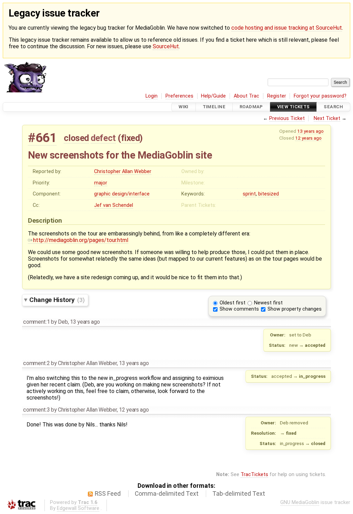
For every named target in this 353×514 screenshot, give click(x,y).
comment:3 (36, 409)
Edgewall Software (78, 508)
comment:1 (36, 322)
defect (103, 138)
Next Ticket (327, 118)
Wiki (184, 107)
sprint (249, 194)
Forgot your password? (320, 96)
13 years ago (310, 131)
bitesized (268, 194)
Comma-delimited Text (167, 493)
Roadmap (251, 107)
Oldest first (232, 303)
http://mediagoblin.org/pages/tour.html (80, 240)
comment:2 (36, 363)
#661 (42, 137)
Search (333, 107)
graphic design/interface (122, 194)
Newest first (268, 303)
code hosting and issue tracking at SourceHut (286, 27)
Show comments (239, 309)
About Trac (246, 96)
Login (151, 96)
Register (276, 96)
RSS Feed (108, 493)
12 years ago (308, 138)
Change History (56, 300)
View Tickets (293, 107)
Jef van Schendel (113, 205)
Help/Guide (213, 96)
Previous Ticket (287, 118)
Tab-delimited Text (238, 493)
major (100, 183)
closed (76, 138)
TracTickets (254, 474)
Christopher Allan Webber (122, 171)
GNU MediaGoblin (299, 502)
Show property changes (295, 309)
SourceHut (166, 46)
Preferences (179, 96)
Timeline (214, 107)
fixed (130, 138)
